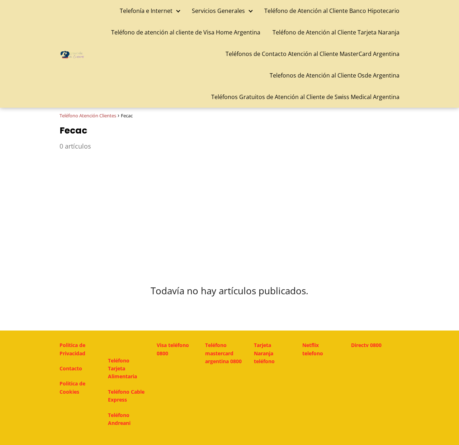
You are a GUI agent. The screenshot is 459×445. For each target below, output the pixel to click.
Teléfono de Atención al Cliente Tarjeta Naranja (336, 32)
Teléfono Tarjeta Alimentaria (122, 368)
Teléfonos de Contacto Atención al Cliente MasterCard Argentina (312, 54)
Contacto (71, 368)
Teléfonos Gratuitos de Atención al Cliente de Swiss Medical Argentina (305, 97)
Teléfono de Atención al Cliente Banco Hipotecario (331, 11)
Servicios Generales (218, 11)
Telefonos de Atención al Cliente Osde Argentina (334, 75)
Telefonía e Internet (146, 11)
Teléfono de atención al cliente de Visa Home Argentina (185, 32)
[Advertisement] (229, 213)
